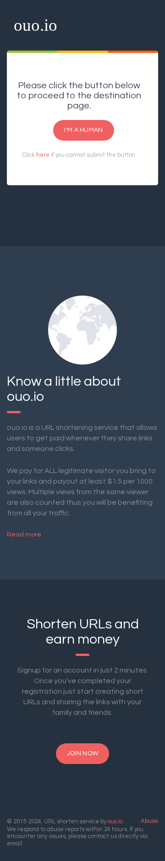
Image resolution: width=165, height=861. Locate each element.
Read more (24, 534)
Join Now (82, 753)
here (43, 155)
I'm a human (83, 130)
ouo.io (35, 25)
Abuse (149, 821)
